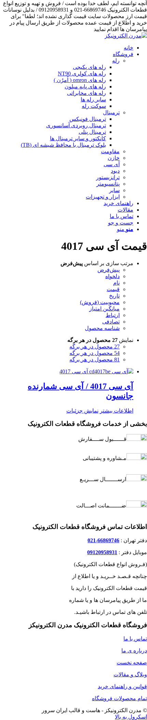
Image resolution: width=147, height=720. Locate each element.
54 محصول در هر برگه (94, 353)
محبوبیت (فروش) (100, 302)
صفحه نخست (132, 662)
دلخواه (112, 276)
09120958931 (102, 552)
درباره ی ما (134, 650)
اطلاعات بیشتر (116, 411)
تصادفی (111, 322)
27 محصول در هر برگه (94, 346)
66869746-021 (103, 540)
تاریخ (114, 296)
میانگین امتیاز (104, 309)
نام (116, 283)
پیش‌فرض (108, 270)
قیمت (113, 289)
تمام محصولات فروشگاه (119, 698)
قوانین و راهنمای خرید (122, 686)
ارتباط (113, 315)
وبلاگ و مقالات (130, 674)
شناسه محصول (102, 328)
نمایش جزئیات (82, 411)
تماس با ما (135, 639)
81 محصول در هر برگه (94, 359)
